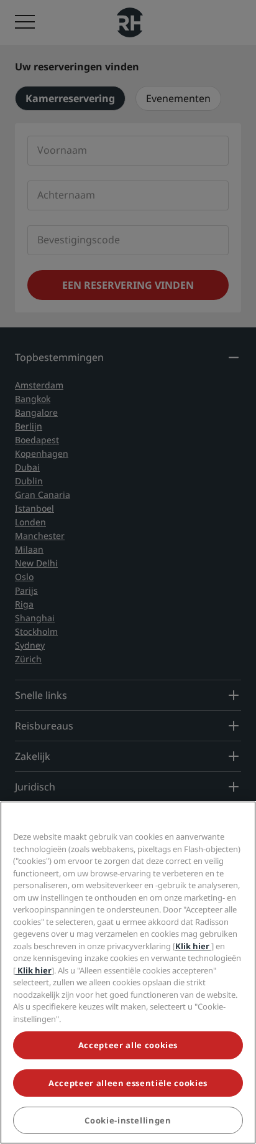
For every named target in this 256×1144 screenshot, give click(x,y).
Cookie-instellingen (128, 1120)
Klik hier (193, 946)
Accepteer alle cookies (128, 1045)
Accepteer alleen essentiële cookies (128, 1083)
